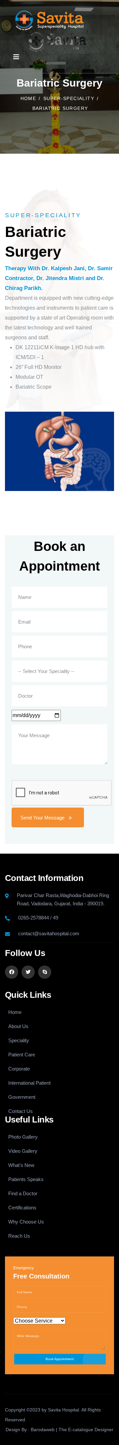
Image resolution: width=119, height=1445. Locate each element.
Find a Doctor (22, 1193)
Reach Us (19, 1236)
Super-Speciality (68, 98)
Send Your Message (42, 817)
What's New (21, 1165)
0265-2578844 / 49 (38, 917)
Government (21, 1097)
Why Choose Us (26, 1222)
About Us (18, 1026)
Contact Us (20, 1111)
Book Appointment (60, 1359)
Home (28, 98)
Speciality (18, 1040)
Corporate (19, 1068)
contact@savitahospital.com (48, 933)
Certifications (22, 1207)
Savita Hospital (63, 1409)
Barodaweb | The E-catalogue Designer (72, 1429)
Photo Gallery (23, 1137)
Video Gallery (22, 1151)
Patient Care (21, 1054)
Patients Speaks (26, 1179)
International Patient (29, 1083)
